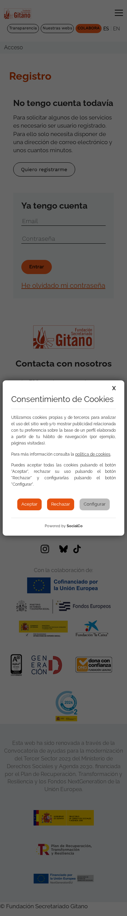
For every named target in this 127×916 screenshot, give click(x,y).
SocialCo (75, 526)
